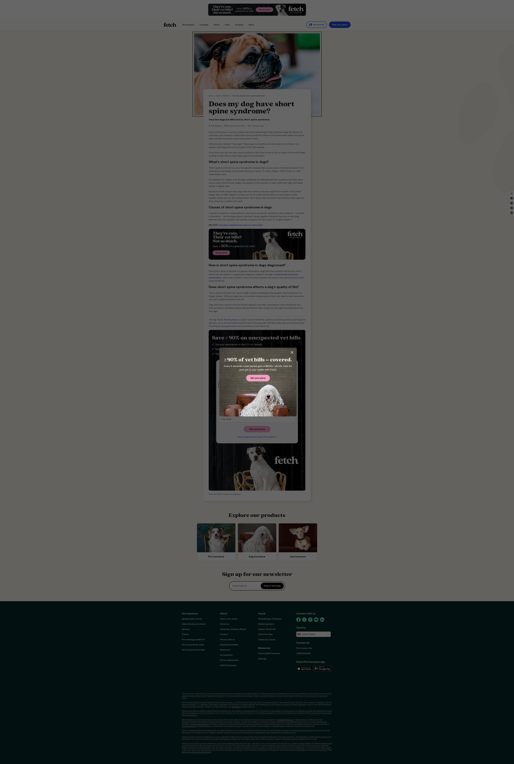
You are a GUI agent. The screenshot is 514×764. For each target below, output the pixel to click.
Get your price (258, 378)
